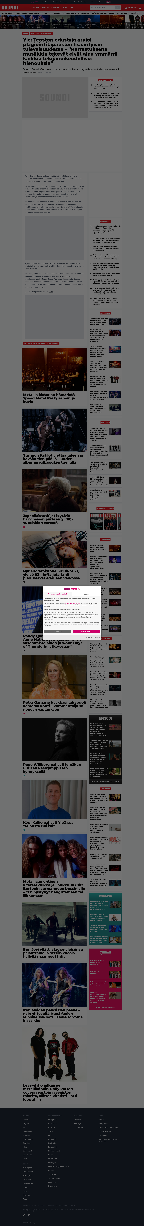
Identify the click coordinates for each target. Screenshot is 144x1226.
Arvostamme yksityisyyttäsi (57, 594)
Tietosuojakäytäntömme (93, 637)
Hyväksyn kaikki (86, 631)
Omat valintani (57, 631)
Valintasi (86, 594)
